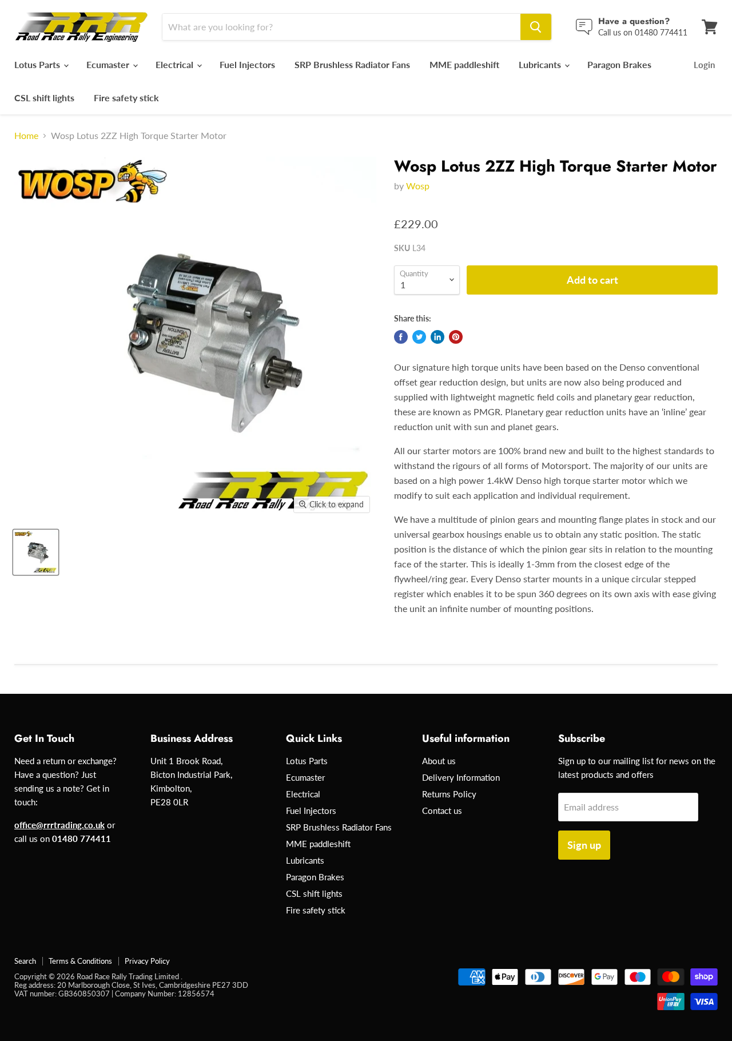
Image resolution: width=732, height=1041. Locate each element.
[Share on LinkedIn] (437, 337)
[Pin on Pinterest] (456, 337)
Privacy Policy (147, 960)
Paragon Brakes (619, 64)
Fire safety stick (126, 97)
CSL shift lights (44, 97)
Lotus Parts (38, 64)
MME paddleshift (464, 64)
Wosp (417, 185)
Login (704, 64)
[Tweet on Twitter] (419, 337)
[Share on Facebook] (401, 337)
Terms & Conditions (80, 960)
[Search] (535, 27)
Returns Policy (449, 794)
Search (25, 960)
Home (26, 135)
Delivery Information (461, 777)
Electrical (176, 64)
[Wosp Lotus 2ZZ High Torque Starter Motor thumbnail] (35, 552)
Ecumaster (109, 64)
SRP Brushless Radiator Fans (352, 64)
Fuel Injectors (247, 64)
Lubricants (541, 64)
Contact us (442, 810)
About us (439, 761)
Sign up (584, 845)
